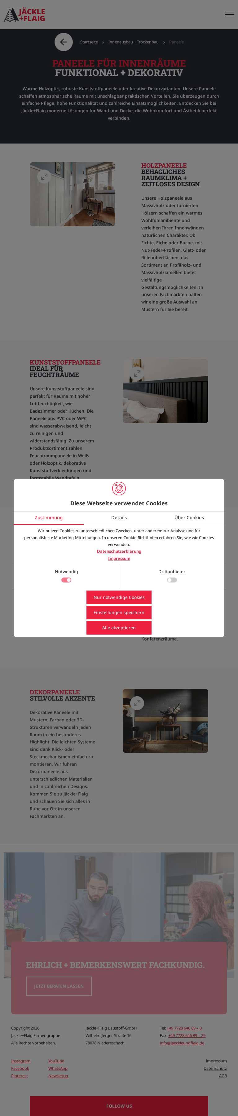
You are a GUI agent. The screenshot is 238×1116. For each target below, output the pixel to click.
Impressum (119, 558)
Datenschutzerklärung (119, 551)
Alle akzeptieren (119, 628)
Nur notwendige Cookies (119, 597)
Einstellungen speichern (119, 612)
